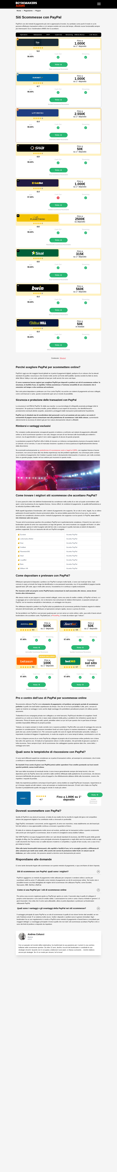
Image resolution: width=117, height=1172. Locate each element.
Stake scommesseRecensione (58, 69)
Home (19, 11)
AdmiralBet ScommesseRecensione (36, 652)
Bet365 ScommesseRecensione (80, 689)
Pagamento (28, 11)
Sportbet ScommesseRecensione (80, 652)
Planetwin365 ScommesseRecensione (58, 244)
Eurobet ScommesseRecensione (58, 104)
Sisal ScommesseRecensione (58, 279)
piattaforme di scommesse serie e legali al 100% (58, 450)
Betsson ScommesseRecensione (36, 689)
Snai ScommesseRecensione (58, 175)
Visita (57, 64)
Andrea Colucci (36, 934)
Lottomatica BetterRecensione (58, 139)
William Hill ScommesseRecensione (58, 349)
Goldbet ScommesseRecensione (58, 210)
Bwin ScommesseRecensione (58, 314)
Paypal (38, 11)
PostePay (56, 615)
